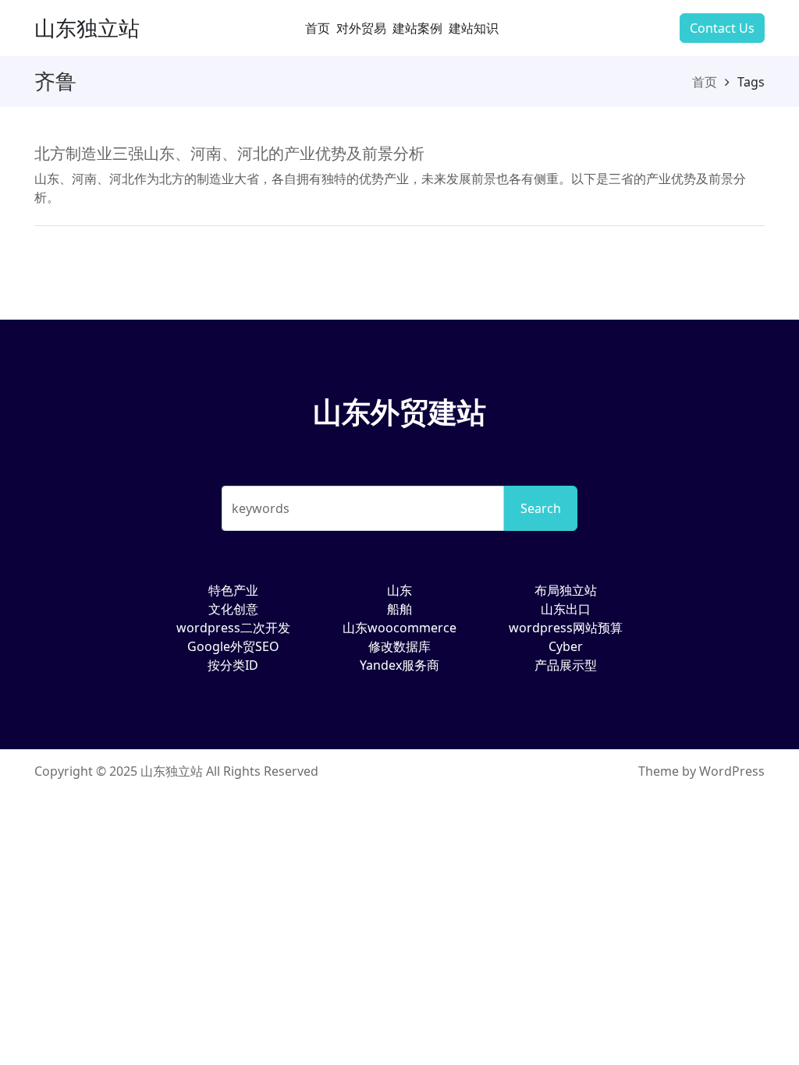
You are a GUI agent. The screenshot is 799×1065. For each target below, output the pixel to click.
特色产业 (233, 590)
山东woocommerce (399, 627)
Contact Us (722, 28)
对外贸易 (361, 28)
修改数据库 (399, 646)
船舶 (399, 608)
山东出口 (566, 608)
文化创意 (233, 608)
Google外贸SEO (233, 646)
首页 (317, 28)
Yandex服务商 (399, 665)
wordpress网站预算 (566, 627)
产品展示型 (565, 665)
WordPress (732, 771)
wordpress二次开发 (233, 627)
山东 (399, 590)
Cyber (566, 646)
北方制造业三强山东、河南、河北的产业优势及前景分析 (229, 153)
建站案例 (417, 28)
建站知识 (474, 28)
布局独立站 (565, 590)
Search (540, 508)
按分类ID (233, 665)
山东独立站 (87, 27)
